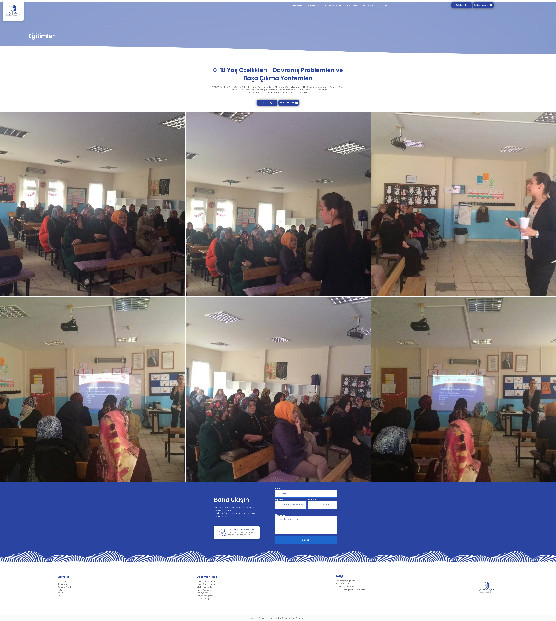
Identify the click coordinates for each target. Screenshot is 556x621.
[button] (333, 5)
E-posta (279, 500)
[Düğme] (237, 532)
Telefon (312, 500)
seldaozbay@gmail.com (347, 580)
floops (261, 618)
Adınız (278, 488)
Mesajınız (280, 515)
